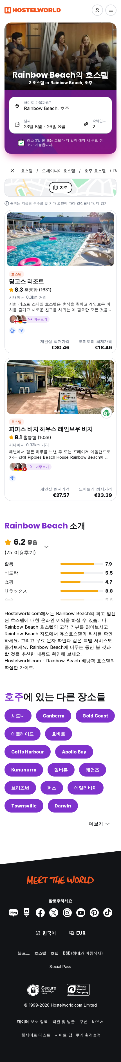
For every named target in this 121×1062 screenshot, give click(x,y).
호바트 (58, 734)
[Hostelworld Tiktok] (107, 912)
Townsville (24, 806)
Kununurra (23, 770)
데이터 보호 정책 (32, 1021)
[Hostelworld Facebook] (40, 912)
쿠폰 (84, 1021)
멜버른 (61, 770)
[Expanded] (12, 170)
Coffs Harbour (27, 752)
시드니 (18, 716)
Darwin (63, 806)
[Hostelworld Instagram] (67, 912)
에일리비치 (85, 788)
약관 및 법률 (63, 1021)
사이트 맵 (63, 1034)
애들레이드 (22, 734)
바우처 (98, 1021)
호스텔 (16, 274)
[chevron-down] (46, 547)
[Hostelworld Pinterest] (94, 912)
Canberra (53, 716)
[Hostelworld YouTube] (80, 912)
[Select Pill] (97, 10)
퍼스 (51, 788)
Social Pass (60, 966)
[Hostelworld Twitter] (53, 912)
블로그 (24, 953)
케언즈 (92, 770)
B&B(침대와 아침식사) (83, 953)
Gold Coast (95, 716)
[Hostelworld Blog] (13, 912)
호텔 (55, 953)
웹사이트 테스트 (35, 1034)
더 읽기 (101, 203)
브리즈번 (20, 788)
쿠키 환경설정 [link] (88, 1034)
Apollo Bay (74, 752)
